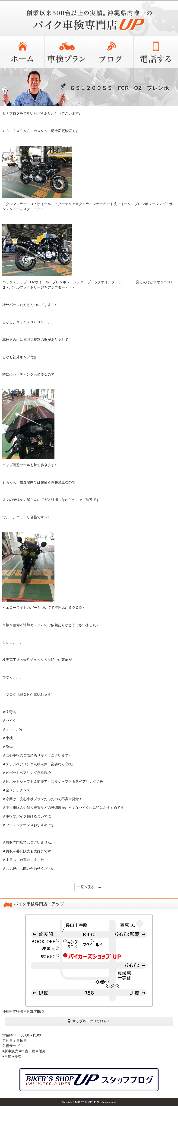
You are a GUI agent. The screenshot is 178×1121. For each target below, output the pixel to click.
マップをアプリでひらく (91, 1021)
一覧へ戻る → (89, 887)
